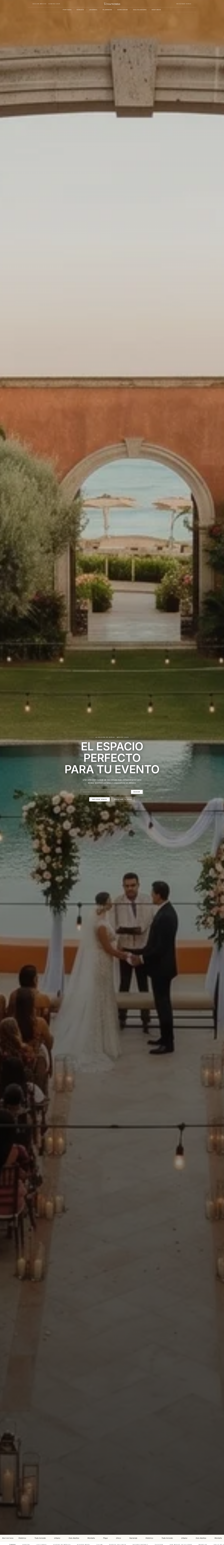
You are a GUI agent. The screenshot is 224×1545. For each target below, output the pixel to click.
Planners (107, 10)
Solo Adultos (89, 1538)
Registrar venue (184, 3)
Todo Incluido (56, 1538)
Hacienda (22, 1538)
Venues (80, 10)
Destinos (156, 10)
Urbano (73, 1538)
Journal (93, 10)
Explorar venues (99, 799)
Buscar (137, 792)
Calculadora (140, 10)
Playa (121, 1538)
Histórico (38, 1538)
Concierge (122, 10)
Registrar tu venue (123, 799)
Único (7, 1538)
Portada (67, 10)
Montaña (107, 1538)
